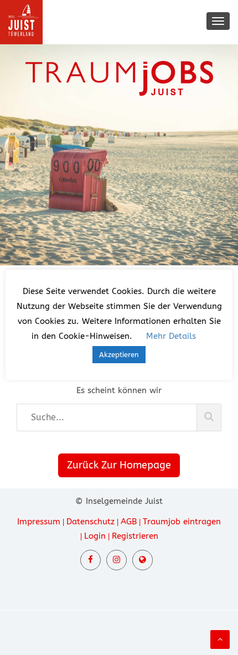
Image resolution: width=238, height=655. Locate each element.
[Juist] (142, 560)
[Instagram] (116, 560)
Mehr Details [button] (171, 336)
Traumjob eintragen (182, 522)
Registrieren (135, 536)
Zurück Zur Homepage (119, 465)
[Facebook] (90, 560)
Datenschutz (90, 522)
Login (95, 536)
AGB (129, 522)
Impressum (38, 522)
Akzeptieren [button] (119, 354)
